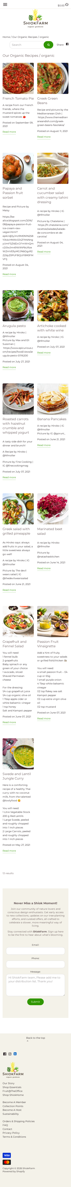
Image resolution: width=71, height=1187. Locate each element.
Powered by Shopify (14, 1171)
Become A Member (14, 1102)
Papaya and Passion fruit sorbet (13, 192)
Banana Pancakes (51, 419)
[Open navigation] (5, 4)
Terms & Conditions (14, 1136)
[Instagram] (9, 1053)
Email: (35, 945)
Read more (9, 131)
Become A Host (12, 1109)
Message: (35, 971)
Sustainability (11, 1113)
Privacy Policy (11, 1132)
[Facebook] (4, 1053)
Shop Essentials (12, 1087)
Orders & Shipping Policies (19, 1121)
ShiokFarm (29, 1168)
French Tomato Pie (18, 98)
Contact (7, 1129)
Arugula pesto (14, 326)
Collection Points (13, 1106)
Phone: (35, 958)
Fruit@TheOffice (12, 1091)
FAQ (5, 1125)
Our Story (8, 1083)
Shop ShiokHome (13, 1095)
